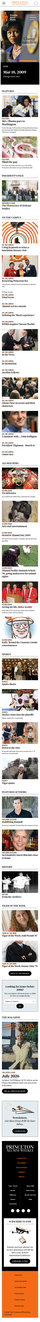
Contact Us (18, 1275)
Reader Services (30, 1195)
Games (12, 1199)
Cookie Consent (20, 1299)
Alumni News (7, 490)
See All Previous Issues (14, 1091)
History (5, 894)
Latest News (21, 1158)
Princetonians (21, 1167)
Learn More (20, 1131)
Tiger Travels (13, 1186)
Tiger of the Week (9, 933)
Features (5, 118)
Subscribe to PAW (20, 1261)
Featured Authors (9, 819)
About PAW (30, 1186)
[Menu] (4, 3)
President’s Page (8, 203)
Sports (5, 681)
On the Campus (8, 245)
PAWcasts (13, 1195)
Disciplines (21, 1163)
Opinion (21, 1172)
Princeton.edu (19, 1306)
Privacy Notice (19, 1293)
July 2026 (10, 1076)
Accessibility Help (20, 1287)
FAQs (30, 1199)
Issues (5, 66)
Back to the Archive (20, 973)
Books (13, 1190)
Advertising (30, 1190)
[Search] (36, 3)
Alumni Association (21, 1281)
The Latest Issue (8, 1072)
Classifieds (13, 1204)
